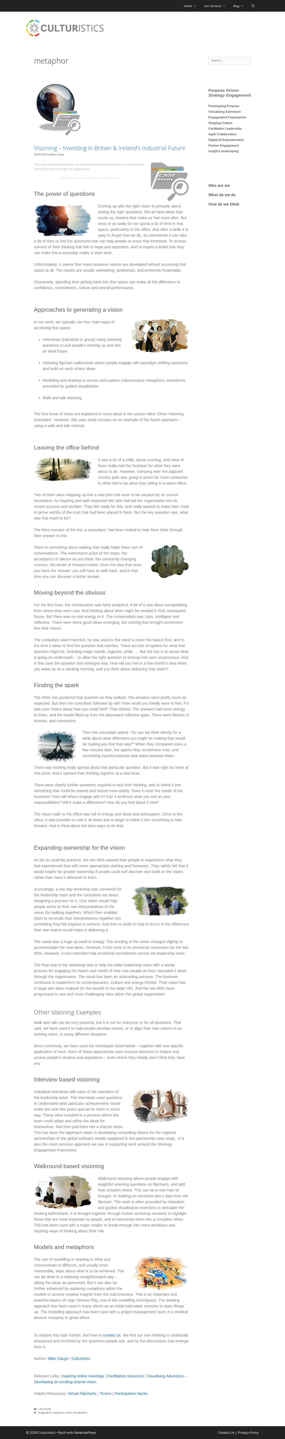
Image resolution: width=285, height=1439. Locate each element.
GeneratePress (85, 1432)
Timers (105, 1393)
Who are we (219, 185)
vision (68, 1412)
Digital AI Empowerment (226, 140)
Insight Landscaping (223, 151)
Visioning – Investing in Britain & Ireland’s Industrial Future (109, 148)
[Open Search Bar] (253, 6)
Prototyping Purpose (223, 106)
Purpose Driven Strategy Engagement (229, 93)
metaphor (58, 1412)
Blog (236, 6)
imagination (44, 1412)
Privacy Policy (248, 1432)
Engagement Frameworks (227, 117)
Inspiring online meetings (82, 1376)
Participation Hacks (131, 1393)
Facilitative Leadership (225, 128)
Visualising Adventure (224, 111)
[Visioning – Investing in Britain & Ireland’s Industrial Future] (55, 134)
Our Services (212, 6)
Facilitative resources (126, 1376)
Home (188, 6)
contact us (112, 1335)
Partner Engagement (223, 145)
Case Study (44, 1409)
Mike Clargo (58, 1358)
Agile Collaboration (222, 134)
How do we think (223, 204)
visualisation (80, 1412)
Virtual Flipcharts (82, 1393)
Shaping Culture (220, 123)
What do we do (222, 194)
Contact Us (226, 1432)
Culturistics (81, 1358)
